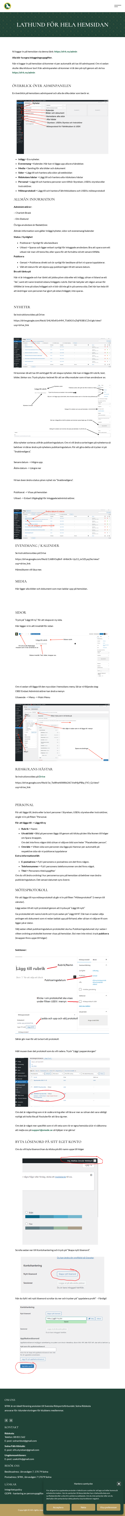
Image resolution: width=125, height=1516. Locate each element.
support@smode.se (42, 1129)
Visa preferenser (108, 1507)
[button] (118, 1483)
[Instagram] (11, 1420)
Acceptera (58, 1507)
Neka (83, 1507)
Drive (42, 776)
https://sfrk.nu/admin (65, 51)
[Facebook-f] (6, 1420)
